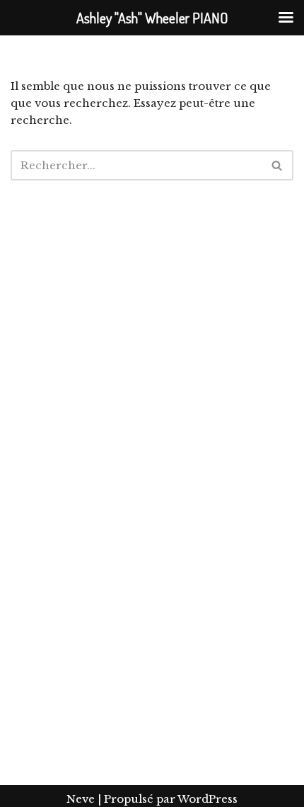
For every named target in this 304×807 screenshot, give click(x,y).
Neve (80, 799)
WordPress (207, 799)
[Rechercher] (277, 165)
